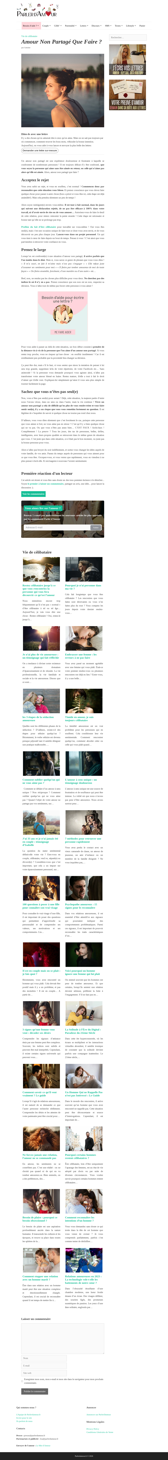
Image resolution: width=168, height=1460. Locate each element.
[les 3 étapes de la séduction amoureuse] (41, 711)
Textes (118, 25)
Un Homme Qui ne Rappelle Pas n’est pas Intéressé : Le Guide (84, 1094)
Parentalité (70, 25)
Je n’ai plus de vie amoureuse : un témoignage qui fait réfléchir (41, 656)
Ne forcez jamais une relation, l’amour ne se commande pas (40, 1156)
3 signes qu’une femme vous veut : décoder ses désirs (39, 1031)
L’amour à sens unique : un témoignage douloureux (81, 781)
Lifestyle (130, 25)
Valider (96, 528)
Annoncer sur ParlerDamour (98, 1414)
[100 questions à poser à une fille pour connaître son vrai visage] (41, 898)
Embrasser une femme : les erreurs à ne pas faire (81, 656)
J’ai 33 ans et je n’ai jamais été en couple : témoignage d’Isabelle (40, 842)
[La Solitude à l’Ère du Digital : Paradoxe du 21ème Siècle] (84, 1023)
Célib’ (57, 25)
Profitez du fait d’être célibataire (38, 227)
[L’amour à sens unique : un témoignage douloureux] (84, 774)
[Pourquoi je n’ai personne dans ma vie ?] (84, 579)
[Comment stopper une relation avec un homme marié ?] (41, 1270)
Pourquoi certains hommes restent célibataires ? (80, 1156)
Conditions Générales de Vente (99, 1432)
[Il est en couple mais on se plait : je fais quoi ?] (41, 965)
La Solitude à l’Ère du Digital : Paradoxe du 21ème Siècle (83, 1031)
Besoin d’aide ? (30, 25)
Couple (45, 25)
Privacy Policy (92, 1429)
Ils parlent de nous (24, 1421)
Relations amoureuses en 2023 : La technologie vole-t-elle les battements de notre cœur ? (83, 1279)
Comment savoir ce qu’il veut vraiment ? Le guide (40, 1094)
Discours (95, 25)
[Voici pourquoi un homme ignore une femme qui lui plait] (84, 965)
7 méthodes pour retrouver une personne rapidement (83, 840)
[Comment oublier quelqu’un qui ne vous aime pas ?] (41, 774)
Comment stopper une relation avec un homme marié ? (40, 1278)
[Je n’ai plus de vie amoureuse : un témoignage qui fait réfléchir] (41, 648)
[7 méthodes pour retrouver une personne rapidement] (84, 832)
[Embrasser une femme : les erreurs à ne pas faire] (84, 648)
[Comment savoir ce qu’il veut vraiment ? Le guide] (41, 1086)
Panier (142, 25)
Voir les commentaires (33, 494)
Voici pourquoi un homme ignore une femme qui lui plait (82, 972)
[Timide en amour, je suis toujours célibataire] (84, 711)
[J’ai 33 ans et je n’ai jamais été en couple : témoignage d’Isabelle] (41, 832)
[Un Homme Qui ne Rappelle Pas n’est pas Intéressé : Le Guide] (84, 1086)
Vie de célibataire (29, 36)
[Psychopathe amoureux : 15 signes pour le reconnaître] (84, 898)
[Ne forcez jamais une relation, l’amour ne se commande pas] (41, 1149)
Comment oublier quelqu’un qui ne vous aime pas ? (41, 781)
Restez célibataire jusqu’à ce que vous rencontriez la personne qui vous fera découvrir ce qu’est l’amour (39, 590)
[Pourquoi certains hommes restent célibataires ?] (84, 1149)
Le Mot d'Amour (43, 1445)
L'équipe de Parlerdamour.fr (28, 1414)
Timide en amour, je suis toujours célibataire (79, 719)
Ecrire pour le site (24, 1418)
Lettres (83, 25)
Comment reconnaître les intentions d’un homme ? (79, 1219)
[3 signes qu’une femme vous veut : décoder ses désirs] (41, 1023)
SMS (107, 25)
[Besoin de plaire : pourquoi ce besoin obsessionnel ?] (41, 1211)
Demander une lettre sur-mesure (40, 150)
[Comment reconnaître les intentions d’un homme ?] (84, 1211)
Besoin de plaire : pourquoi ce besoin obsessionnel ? (40, 1219)
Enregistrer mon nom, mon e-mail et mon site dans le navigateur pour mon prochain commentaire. (63, 1381)
